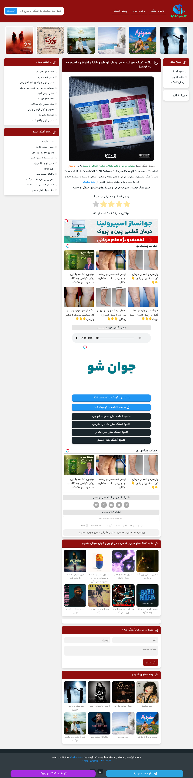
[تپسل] (66, 221)
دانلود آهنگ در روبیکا (51, 773)
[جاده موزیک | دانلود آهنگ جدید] (178, 10)
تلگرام (96, 505)
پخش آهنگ (120, 11)
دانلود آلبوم (139, 11)
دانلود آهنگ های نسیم (111, 440)
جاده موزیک (89, 182)
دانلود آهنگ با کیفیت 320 (109, 398)
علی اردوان (92, 532)
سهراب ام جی (124, 532)
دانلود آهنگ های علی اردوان (111, 432)
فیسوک (126, 505)
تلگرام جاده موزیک (142, 773)
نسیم (82, 532)
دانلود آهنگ (157, 11)
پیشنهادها (134, 525)
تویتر (119, 505)
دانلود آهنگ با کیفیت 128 (109, 407)
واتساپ (104, 505)
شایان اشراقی (108, 532)
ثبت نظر (150, 662)
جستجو (11, 11)
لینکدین (111, 505)
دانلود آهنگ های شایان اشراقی (111, 424)
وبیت (85, 760)
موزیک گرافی (180, 95)
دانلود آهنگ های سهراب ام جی (111, 416)
